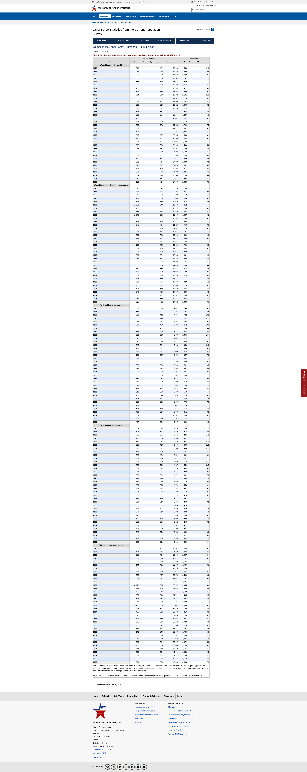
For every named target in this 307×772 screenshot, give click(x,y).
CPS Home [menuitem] (101, 41)
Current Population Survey (121, 22)
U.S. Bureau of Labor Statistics (114, 8)
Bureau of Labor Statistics (101, 22)
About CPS (184, 41)
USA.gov (137, 722)
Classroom (169, 696)
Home (95, 696)
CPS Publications (122, 41)
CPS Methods (163, 41)
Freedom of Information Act (179, 711)
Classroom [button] (164, 16)
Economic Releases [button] (148, 16)
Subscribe (213, 5)
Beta (179, 696)
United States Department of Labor (204, 2)
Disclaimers (172, 718)
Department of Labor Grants (146, 714)
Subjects (106, 696)
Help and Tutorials (175, 730)
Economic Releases (151, 696)
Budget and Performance (144, 711)
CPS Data (144, 41)
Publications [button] (130, 16)
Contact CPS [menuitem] (205, 41)
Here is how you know (135, 2)
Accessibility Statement (177, 734)
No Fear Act (139, 718)
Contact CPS (97, 757)
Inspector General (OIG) (144, 707)
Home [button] (94, 16)
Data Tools (119, 696)
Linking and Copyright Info (179, 722)
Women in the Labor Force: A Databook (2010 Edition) (124, 46)
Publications (133, 696)
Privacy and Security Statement (180, 714)
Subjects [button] (104, 16)
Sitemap (171, 707)
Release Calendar (203, 5)
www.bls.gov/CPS (99, 753)
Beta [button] (174, 16)
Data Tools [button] (116, 16)
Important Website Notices (179, 726)
